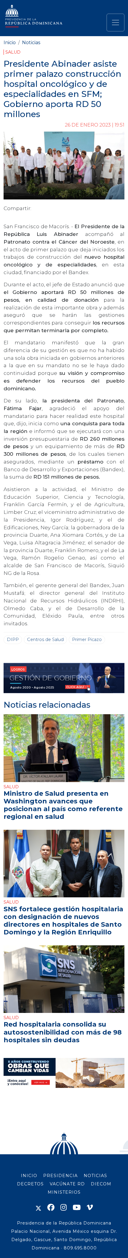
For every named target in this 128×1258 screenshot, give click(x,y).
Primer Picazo (87, 639)
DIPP (13, 639)
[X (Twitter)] (38, 1207)
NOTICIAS (95, 1175)
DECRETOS (30, 1184)
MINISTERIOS (64, 1192)
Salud (13, 52)
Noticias (31, 42)
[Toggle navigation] (115, 22)
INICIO (29, 1175)
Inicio (10, 42)
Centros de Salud (45, 639)
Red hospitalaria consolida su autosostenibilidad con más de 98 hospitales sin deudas (63, 1031)
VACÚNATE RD (67, 1184)
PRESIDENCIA (60, 1175)
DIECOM (101, 1184)
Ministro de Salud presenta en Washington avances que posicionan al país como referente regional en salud (63, 804)
